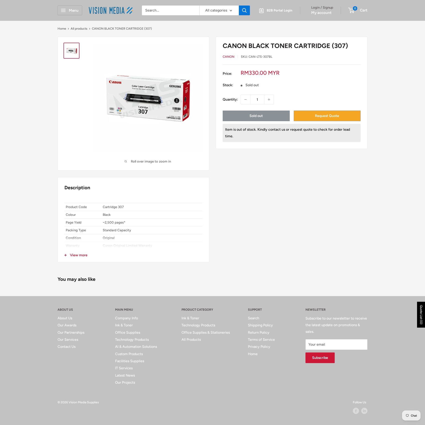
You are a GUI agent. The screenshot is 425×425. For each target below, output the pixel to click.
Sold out (256, 116)
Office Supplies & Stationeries (206, 332)
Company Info (126, 318)
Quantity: (230, 100)
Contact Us (66, 347)
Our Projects (125, 382)
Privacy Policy (259, 347)
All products (79, 29)
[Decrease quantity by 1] (245, 99)
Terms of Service (261, 339)
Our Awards (67, 325)
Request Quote (327, 116)
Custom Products (129, 354)
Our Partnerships (71, 332)
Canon (228, 57)
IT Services (124, 368)
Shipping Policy (260, 325)
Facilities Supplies (129, 361)
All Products (191, 339)
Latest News (125, 375)
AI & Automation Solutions (136, 347)
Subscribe (320, 358)
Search (253, 318)
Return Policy (258, 332)
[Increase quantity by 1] (269, 99)
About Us (65, 318)
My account (321, 12)
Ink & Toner (124, 325)
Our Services (68, 339)
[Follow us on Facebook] (356, 411)
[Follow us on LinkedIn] (364, 411)
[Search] (244, 10)
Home (62, 29)
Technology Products (132, 339)
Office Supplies (127, 332)
